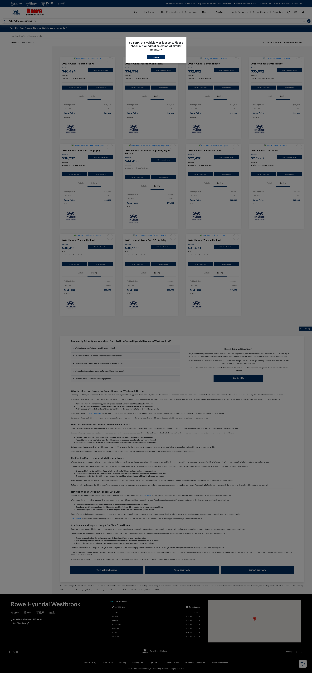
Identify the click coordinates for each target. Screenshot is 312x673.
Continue (156, 57)
